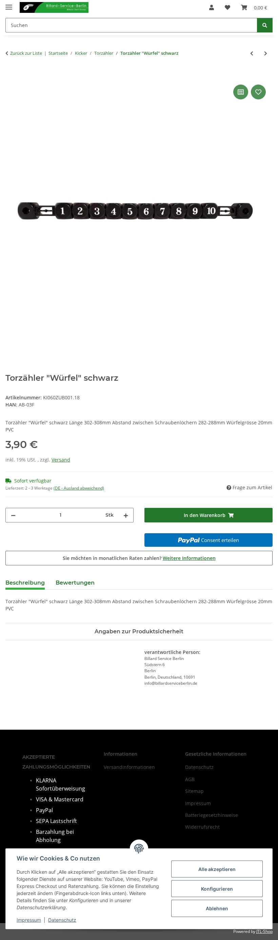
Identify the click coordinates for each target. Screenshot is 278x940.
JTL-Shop (264, 931)
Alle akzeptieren (217, 869)
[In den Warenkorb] (10, 75)
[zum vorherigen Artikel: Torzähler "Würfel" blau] (252, 53)
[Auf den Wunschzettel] (258, 92)
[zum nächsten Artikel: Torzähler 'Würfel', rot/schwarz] (266, 53)
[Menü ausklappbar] (8, 4)
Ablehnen (217, 908)
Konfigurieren (217, 889)
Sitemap (194, 791)
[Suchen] (265, 25)
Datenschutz (62, 920)
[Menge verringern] (13, 515)
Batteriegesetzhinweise (211, 815)
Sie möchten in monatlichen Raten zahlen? (139, 558)
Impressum (29, 920)
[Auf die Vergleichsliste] (240, 92)
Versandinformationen (129, 767)
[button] (211, 7)
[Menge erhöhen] (125, 515)
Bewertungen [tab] (75, 583)
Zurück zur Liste (26, 53)
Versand (61, 459)
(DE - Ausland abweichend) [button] (79, 488)
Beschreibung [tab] (25, 583)
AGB (190, 779)
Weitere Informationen (189, 558)
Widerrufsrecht (202, 827)
